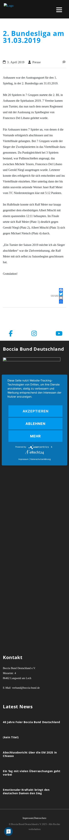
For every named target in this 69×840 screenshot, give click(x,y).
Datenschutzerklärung (40, 459)
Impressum (28, 818)
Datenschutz (40, 818)
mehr (35, 436)
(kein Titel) (11, 737)
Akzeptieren (35, 411)
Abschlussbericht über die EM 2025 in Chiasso (30, 754)
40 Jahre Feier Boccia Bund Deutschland (31, 722)
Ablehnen (35, 424)
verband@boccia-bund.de (26, 687)
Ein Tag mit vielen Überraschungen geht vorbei (31, 772)
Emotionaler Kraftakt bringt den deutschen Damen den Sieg (26, 791)
